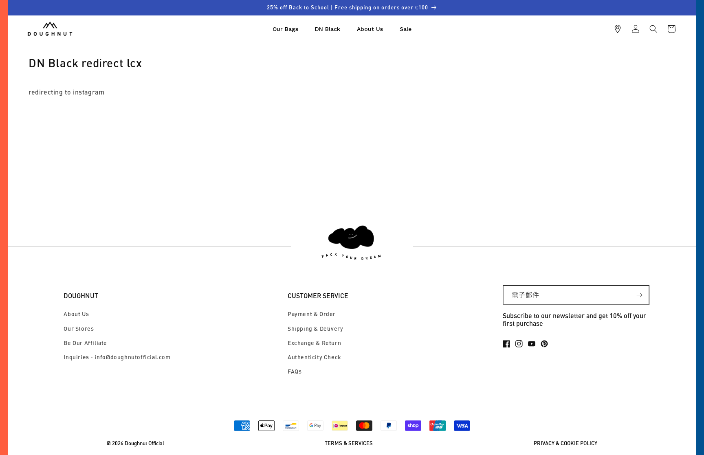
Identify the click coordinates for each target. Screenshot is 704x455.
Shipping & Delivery (315, 328)
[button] (653, 29)
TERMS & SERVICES (349, 443)
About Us (76, 313)
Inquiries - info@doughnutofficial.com (117, 357)
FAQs (294, 371)
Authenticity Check (314, 357)
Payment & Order (312, 313)
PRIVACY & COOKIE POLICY (565, 443)
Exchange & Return (314, 342)
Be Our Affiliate (85, 342)
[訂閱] (640, 295)
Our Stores (79, 328)
